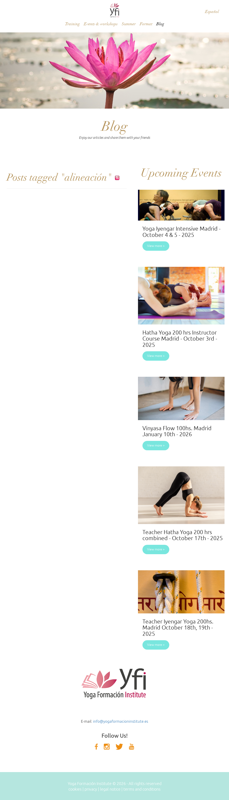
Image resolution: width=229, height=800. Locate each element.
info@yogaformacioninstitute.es (120, 721)
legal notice (110, 789)
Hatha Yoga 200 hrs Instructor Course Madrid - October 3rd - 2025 (179, 339)
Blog (160, 24)
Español (212, 11)
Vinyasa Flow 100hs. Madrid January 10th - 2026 (177, 431)
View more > (156, 246)
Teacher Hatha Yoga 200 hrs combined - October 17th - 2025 (182, 535)
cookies (75, 789)
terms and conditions (142, 789)
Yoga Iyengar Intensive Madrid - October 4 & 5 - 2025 (181, 232)
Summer (129, 24)
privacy (91, 789)
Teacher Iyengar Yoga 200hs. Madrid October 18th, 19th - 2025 (177, 628)
